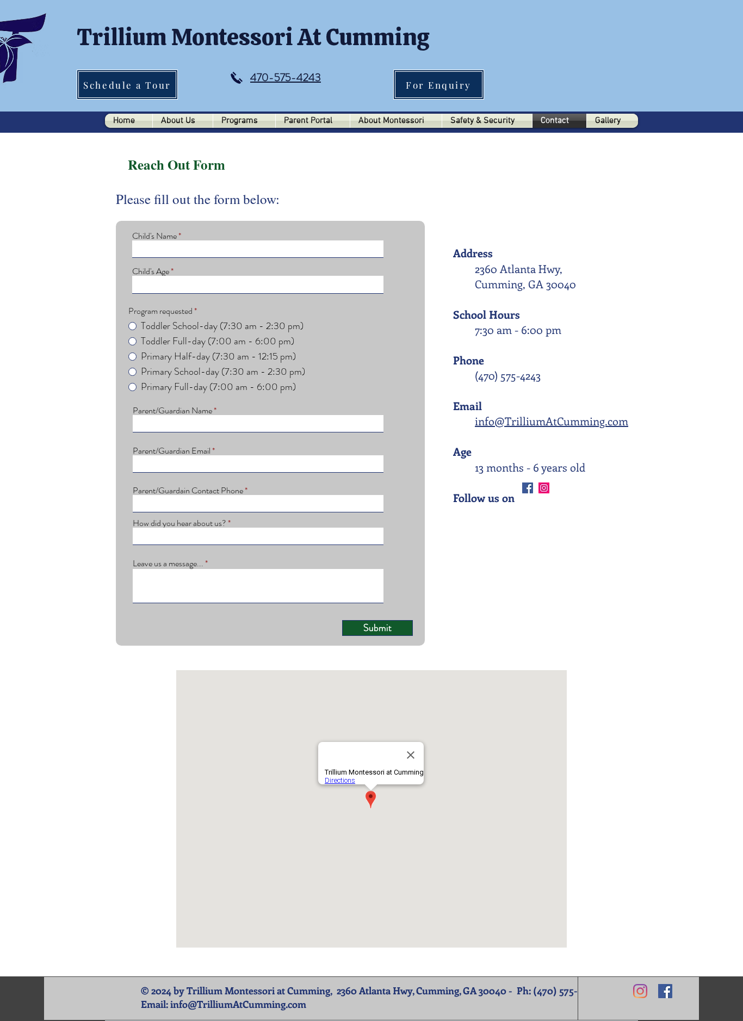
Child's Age (150, 271)
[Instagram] (543, 487)
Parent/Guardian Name (172, 410)
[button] (183, 121)
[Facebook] (527, 487)
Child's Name (154, 236)
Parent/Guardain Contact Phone (188, 490)
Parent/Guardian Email (171, 451)
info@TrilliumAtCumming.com (551, 420)
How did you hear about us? (179, 523)
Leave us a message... (168, 563)
